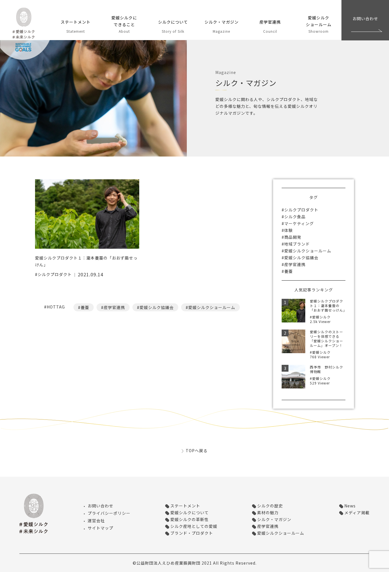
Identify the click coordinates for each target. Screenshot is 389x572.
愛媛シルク (26, 34)
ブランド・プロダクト (191, 533)
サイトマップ (100, 528)
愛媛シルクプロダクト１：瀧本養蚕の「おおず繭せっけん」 (328, 305)
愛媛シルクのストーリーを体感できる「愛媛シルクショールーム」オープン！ (326, 338)
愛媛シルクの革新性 (189, 519)
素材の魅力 (268, 512)
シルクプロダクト (55, 274)
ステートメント (185, 506)
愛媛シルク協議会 (157, 307)
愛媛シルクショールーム (211, 307)
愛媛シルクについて (189, 512)
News (350, 506)
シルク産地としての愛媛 (193, 526)
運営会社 (96, 520)
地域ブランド (297, 244)
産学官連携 (114, 307)
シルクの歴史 (270, 506)
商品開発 (292, 237)
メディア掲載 (357, 512)
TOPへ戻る (197, 450)
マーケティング (299, 223)
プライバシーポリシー (109, 513)
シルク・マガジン (274, 519)
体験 (288, 230)
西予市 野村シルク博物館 (326, 369)
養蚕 (85, 307)
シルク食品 (295, 216)
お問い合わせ (365, 18)
